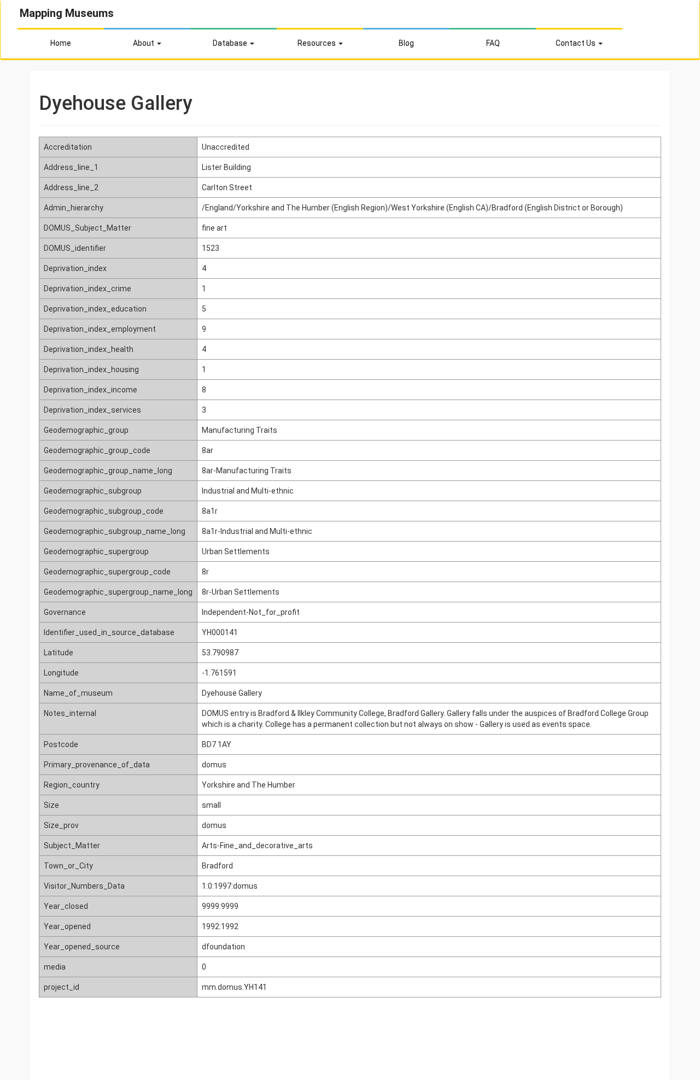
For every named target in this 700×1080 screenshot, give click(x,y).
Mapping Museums (67, 13)
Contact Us (576, 43)
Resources (317, 43)
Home (60, 43)
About (144, 43)
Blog (406, 43)
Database (231, 43)
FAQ (493, 43)
